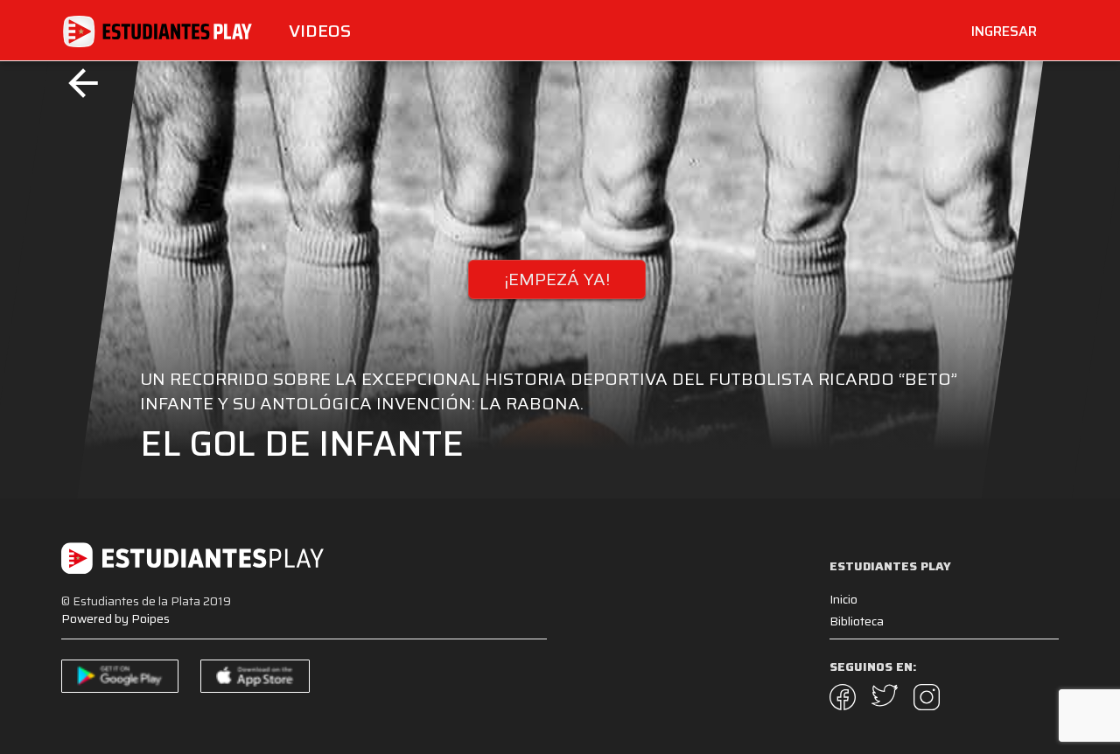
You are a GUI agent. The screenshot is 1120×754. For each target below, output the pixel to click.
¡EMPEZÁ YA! (557, 279)
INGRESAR (1004, 31)
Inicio (844, 599)
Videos (320, 30)
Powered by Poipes (115, 618)
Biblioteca (857, 621)
